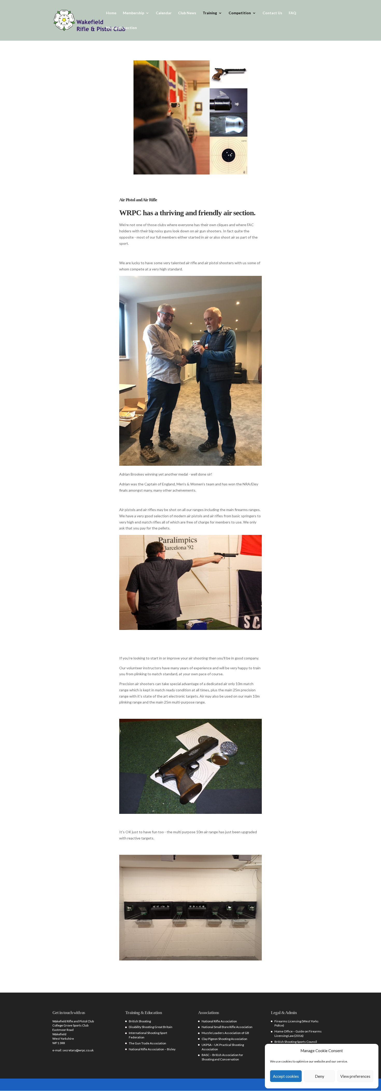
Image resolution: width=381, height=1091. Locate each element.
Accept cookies (286, 1076)
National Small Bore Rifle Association (227, 1027)
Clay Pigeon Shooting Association (224, 1039)
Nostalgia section (121, 28)
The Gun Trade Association (147, 1043)
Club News (187, 13)
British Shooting (140, 1021)
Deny (319, 1076)
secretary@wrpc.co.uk (78, 1050)
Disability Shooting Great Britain (150, 1027)
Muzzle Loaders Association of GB (225, 1033)
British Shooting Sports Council (295, 1042)
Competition (240, 13)
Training (210, 13)
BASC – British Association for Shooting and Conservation (222, 1057)
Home (111, 13)
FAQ (292, 13)
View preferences (355, 1076)
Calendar (164, 13)
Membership (133, 13)
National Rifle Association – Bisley (152, 1049)
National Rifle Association (219, 1021)
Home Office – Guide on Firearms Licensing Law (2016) (298, 1033)
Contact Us (272, 13)
